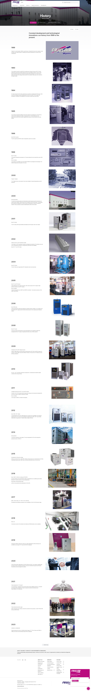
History (39, 667)
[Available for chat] (88, 688)
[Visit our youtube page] (25, 660)
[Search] (63, 2)
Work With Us (40, 674)
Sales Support (49, 661)
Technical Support (50, 662)
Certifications (40, 668)
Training (48, 668)
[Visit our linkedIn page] (23, 660)
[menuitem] (15, 5)
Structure (39, 665)
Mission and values (41, 661)
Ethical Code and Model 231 (41, 671)
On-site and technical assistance (50, 665)
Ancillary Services (50, 667)
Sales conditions (40, 672)
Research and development (40, 663)
